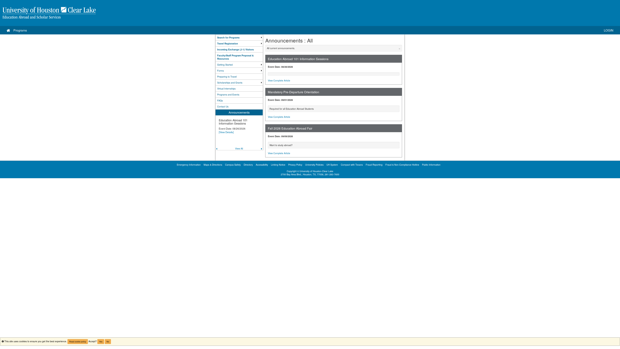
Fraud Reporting (374, 164)
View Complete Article (279, 80)
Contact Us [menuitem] (222, 106)
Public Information (431, 164)
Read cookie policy (77, 341)
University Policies (314, 164)
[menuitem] (239, 37)
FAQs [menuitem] (220, 100)
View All (239, 148)
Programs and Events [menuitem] (228, 94)
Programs (20, 30)
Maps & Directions (213, 164)
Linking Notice (278, 164)
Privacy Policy (295, 164)
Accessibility (262, 164)
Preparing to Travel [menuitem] (227, 76)
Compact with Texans (352, 164)
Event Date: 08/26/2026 (280, 66)
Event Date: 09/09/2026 (280, 136)
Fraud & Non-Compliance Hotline (402, 164)
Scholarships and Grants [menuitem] (229, 82)
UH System (332, 164)
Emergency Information (189, 164)
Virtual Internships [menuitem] (226, 88)
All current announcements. (334, 48)
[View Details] (226, 132)
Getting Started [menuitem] (225, 64)
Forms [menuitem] (220, 70)
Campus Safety (233, 164)
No (108, 341)
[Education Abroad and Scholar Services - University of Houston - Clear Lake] (310, 13)
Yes (100, 341)
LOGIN (608, 30)
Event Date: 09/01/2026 (280, 99)
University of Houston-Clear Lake (316, 171)
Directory (248, 164)
